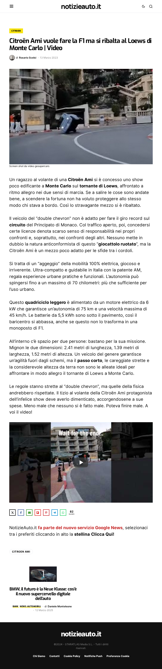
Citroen (16, 30)
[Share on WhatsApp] (63, 512)
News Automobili (30, 606)
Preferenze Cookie (118, 656)
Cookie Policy (72, 656)
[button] (11, 6)
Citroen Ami (21, 551)
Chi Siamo (39, 656)
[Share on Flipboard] (38, 512)
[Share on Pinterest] (46, 512)
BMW (15, 606)
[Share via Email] (29, 512)
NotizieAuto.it (81, 6)
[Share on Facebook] (21, 512)
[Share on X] (12, 512)
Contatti (54, 656)
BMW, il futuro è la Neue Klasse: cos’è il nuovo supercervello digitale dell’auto (43, 593)
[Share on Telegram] (54, 512)
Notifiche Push (93, 656)
